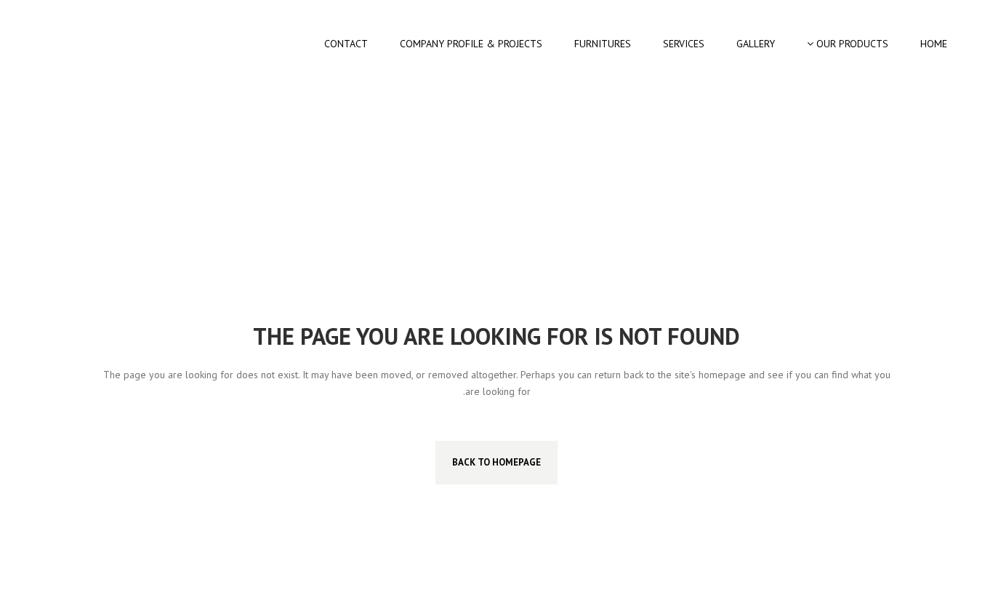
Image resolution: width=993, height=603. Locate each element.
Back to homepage (496, 462)
